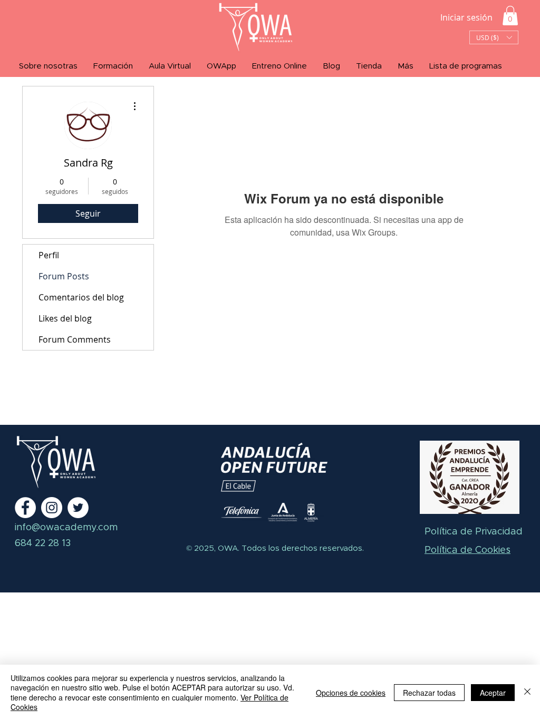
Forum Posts (63, 276)
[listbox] (493, 37)
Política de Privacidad (474, 532)
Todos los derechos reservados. (301, 548)
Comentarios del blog (81, 297)
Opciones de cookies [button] (350, 692)
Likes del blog (65, 318)
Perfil (48, 255)
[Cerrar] (527, 692)
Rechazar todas (429, 692)
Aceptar (493, 692)
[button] (510, 15)
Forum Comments (74, 339)
